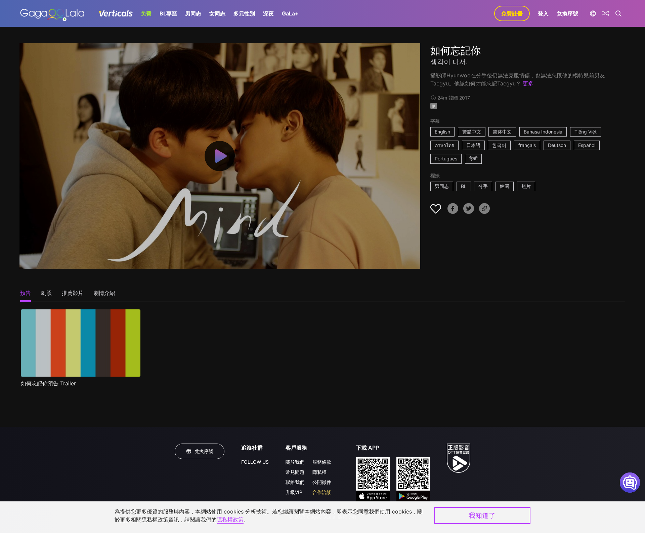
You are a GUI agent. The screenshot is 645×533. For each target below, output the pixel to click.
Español (586, 145)
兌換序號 (567, 13)
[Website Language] (592, 13)
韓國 (504, 186)
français (527, 145)
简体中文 (502, 132)
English (442, 132)
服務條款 (321, 462)
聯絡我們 (295, 482)
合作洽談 (321, 492)
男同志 (193, 13)
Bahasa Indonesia (543, 132)
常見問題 (295, 472)
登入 (543, 13)
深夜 (268, 13)
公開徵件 (321, 482)
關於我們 (295, 462)
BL (464, 186)
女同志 (217, 13)
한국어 (499, 145)
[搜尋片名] (618, 13)
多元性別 (244, 13)
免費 (146, 13)
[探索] (605, 13)
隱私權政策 (230, 519)
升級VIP (294, 492)
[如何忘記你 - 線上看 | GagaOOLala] (52, 13)
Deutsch (557, 145)
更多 (528, 83)
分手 (483, 186)
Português (446, 158)
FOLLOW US (255, 462)
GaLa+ (290, 13)
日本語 (473, 145)
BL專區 (168, 13)
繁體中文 (471, 132)
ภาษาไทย (444, 145)
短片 (526, 186)
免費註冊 (512, 13)
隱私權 (319, 472)
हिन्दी (473, 158)
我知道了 (482, 515)
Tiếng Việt (585, 132)
